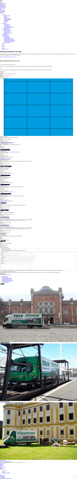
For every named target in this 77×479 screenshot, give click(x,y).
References (6, 17)
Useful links (6, 21)
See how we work (3, 460)
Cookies (3, 471)
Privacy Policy (57, 272)
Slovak (3, 45)
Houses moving (6, 24)
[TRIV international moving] (6, 461)
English (3, 46)
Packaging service (7, 28)
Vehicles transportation (8, 32)
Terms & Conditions (7, 18)
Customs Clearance (7, 42)
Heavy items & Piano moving (9, 27)
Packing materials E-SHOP (8, 38)
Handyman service (7, 37)
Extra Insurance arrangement (9, 41)
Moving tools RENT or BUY (9, 39)
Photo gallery (6, 20)
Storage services (7, 36)
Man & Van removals (7, 26)
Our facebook (2, 476)
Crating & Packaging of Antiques (9, 40)
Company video (2, 475)
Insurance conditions (7, 19)
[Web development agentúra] (5, 478)
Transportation (4, 33)
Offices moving (6, 25)
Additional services (5, 35)
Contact (3, 43)
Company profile (7, 15)
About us (3, 14)
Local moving (4, 23)
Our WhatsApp (2, 477)
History (5, 16)
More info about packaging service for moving (7, 56)
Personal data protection (6, 472)
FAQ (5, 22)
